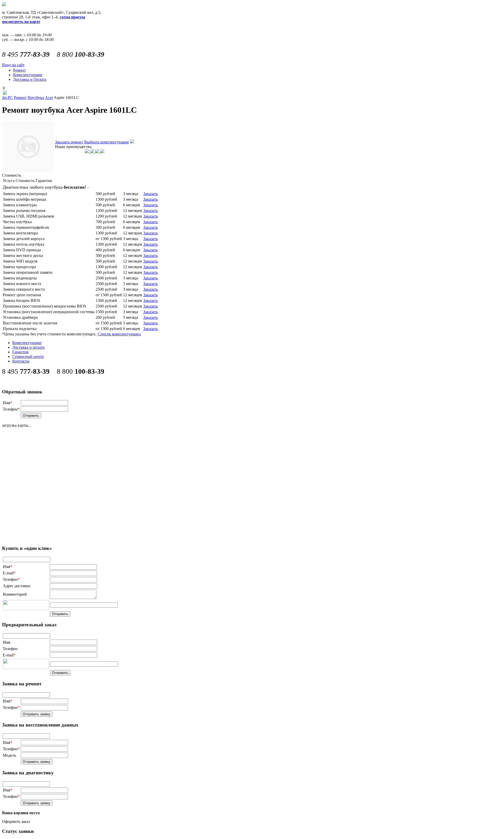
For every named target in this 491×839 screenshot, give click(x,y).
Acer (49, 97)
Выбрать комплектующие (106, 142)
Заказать (150, 193)
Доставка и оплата (28, 347)
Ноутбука (36, 97)
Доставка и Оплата (29, 79)
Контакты (20, 361)
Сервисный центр (28, 356)
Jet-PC (7, 97)
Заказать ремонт (69, 142)
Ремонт (19, 70)
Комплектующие (27, 75)
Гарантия (20, 352)
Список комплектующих (119, 334)
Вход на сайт (13, 65)
